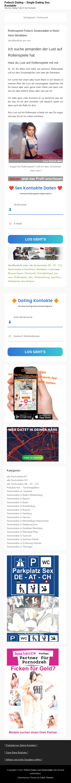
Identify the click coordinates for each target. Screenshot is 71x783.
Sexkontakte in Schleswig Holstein (24, 543)
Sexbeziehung (42, 277)
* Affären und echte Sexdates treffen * (23, 759)
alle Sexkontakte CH (17, 480)
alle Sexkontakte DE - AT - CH (45, 265)
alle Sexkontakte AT (17, 476)
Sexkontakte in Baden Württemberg (24, 495)
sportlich (55, 277)
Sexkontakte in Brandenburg (21, 506)
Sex (31, 277)
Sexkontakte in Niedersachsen (22, 524)
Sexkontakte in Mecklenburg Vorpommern (28, 521)
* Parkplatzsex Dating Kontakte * (20, 745)
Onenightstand (45, 273)
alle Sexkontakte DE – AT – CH (22, 484)
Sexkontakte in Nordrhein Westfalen (27, 269)
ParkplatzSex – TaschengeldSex (23, 487)
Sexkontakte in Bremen (18, 510)
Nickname (20, 204)
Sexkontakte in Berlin (17, 502)
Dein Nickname (23, 317)
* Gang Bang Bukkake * (16, 752)
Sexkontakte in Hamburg (19, 513)
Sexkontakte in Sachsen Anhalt (22, 539)
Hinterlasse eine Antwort (21, 281)
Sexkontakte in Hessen (18, 517)
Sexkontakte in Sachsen (19, 535)
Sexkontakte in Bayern (18, 498)
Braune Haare (15, 273)
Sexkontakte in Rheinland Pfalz (22, 532)
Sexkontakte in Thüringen (19, 546)
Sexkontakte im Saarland (19, 491)
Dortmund (30, 273)
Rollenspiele (20, 277)
